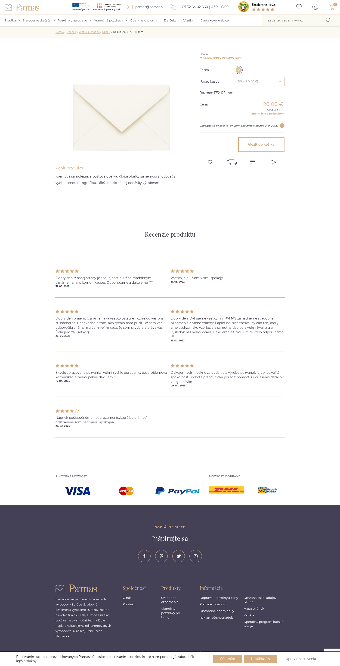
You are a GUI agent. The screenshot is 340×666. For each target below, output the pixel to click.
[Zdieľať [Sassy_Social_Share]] (273, 160)
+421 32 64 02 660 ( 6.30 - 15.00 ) (204, 7)
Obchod (71, 31)
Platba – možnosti (213, 604)
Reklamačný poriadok (216, 617)
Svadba (10, 20)
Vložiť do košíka (261, 144)
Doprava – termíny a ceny (219, 598)
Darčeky (170, 20)
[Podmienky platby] (252, 160)
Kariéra (249, 615)
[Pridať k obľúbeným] (210, 160)
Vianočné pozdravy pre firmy (171, 613)
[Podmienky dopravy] (231, 160)
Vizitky (188, 20)
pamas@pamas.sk (149, 7)
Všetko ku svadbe (89, 31)
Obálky (106, 31)
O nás (127, 598)
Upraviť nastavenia (301, 659)
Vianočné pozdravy (108, 20)
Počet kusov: (210, 81)
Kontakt (129, 604)
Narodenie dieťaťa (37, 20)
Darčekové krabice (215, 20)
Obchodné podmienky (217, 611)
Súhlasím (227, 659)
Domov (60, 31)
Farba (204, 70)
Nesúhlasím (260, 659)
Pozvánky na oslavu (72, 20)
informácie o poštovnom (267, 113)
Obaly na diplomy (143, 20)
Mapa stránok (254, 608)
